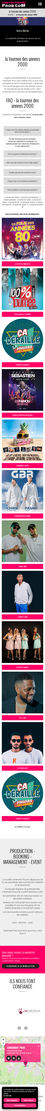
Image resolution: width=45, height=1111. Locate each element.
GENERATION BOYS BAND (22, 516)
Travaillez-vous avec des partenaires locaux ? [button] (22, 172)
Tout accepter (11, 1100)
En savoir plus (8, 1095)
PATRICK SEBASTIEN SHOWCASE (22, 415)
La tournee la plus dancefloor (29, 197)
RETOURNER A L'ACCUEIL (22, 826)
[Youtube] (18, 1058)
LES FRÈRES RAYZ (22, 768)
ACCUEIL (10, 14)
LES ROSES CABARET (22, 667)
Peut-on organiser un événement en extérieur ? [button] (22, 153)
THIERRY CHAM (22, 617)
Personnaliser (20, 1105)
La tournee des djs (13, 202)
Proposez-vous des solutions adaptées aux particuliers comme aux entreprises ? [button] (22, 130)
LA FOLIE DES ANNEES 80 (22, 264)
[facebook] (8, 1058)
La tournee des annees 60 (32, 205)
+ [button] (3, 1039)
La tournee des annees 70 (20, 204)
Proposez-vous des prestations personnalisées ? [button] (23, 181)
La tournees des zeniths (11, 197)
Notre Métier (22, 30)
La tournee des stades (24, 199)
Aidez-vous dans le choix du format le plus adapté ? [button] (22, 162)
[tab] (22, 131)
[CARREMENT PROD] (14, 4)
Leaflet (31, 1084)
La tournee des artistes (27, 202)
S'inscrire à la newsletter (21, 966)
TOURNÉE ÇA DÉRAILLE (22, 364)
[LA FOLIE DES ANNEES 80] (22, 21)
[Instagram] (13, 1058)
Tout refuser (28, 1100)
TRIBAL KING (23, 566)
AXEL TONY (22, 717)
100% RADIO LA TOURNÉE (22, 314)
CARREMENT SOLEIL (22, 465)
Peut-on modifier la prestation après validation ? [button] (22, 189)
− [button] (3, 1043)
